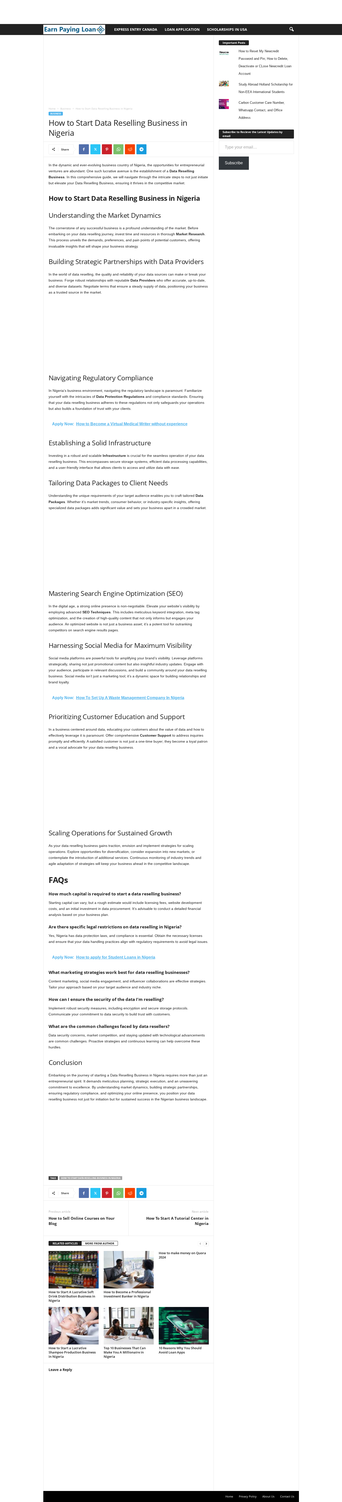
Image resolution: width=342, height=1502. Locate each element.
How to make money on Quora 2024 (182, 1255)
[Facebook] (84, 149)
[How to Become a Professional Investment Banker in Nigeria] (129, 1269)
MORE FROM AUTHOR (99, 1243)
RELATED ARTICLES (65, 1243)
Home (52, 108)
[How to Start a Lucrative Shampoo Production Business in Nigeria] (74, 1325)
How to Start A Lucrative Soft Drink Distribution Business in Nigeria (72, 1296)
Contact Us (287, 1496)
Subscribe (234, 163)
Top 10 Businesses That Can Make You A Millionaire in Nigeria (125, 1352)
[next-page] (206, 1243)
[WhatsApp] (118, 149)
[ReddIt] (130, 149)
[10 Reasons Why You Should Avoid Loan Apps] (184, 1325)
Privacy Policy (248, 1496)
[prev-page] (200, 1243)
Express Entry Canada (135, 29)
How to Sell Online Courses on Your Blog (82, 1221)
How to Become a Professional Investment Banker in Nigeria (127, 1294)
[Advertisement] (91, 11)
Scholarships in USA (227, 29)
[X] (95, 149)
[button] (291, 29)
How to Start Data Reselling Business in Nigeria (90, 1178)
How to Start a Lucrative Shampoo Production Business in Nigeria (72, 1352)
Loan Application (182, 29)
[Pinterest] (107, 149)
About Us (268, 1496)
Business (65, 108)
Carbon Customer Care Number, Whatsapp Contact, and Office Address (262, 110)
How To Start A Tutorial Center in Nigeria (177, 1221)
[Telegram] (141, 149)
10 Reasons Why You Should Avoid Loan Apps (180, 1350)
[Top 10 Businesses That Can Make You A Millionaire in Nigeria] (129, 1325)
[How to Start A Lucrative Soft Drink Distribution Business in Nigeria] (74, 1269)
